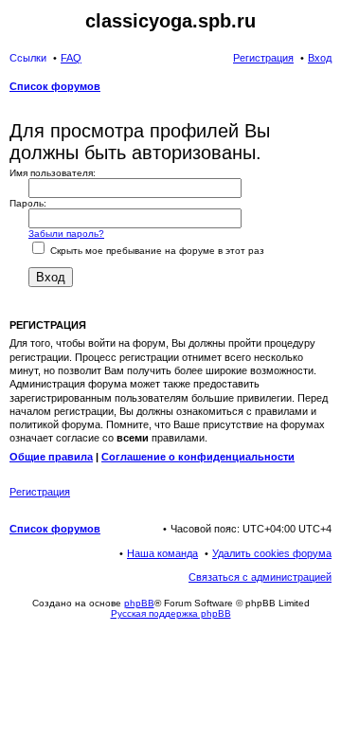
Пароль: (27, 203)
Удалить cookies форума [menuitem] (272, 553)
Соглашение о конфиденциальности (198, 456)
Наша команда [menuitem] (162, 553)
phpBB (139, 603)
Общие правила (51, 456)
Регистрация (39, 491)
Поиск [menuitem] (326, 88)
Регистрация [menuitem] (263, 57)
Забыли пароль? (66, 233)
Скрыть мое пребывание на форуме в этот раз (155, 250)
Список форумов (54, 528)
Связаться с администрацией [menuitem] (260, 577)
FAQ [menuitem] (71, 57)
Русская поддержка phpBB (171, 613)
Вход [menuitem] (320, 57)
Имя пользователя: (52, 173)
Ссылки (27, 57)
